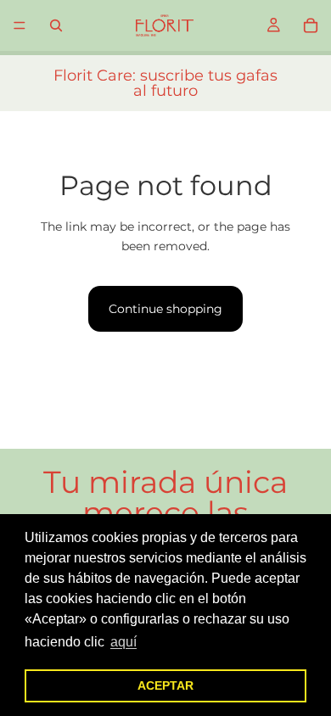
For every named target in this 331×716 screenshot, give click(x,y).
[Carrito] (310, 25)
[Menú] (19, 25)
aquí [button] (123, 642)
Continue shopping (165, 308)
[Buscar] (56, 25)
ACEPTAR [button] (165, 685)
